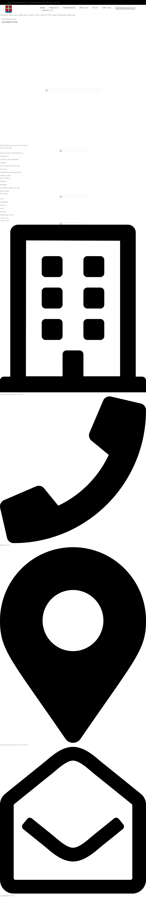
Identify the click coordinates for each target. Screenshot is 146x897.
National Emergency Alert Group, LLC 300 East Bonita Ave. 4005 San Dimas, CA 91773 (34, 2)
